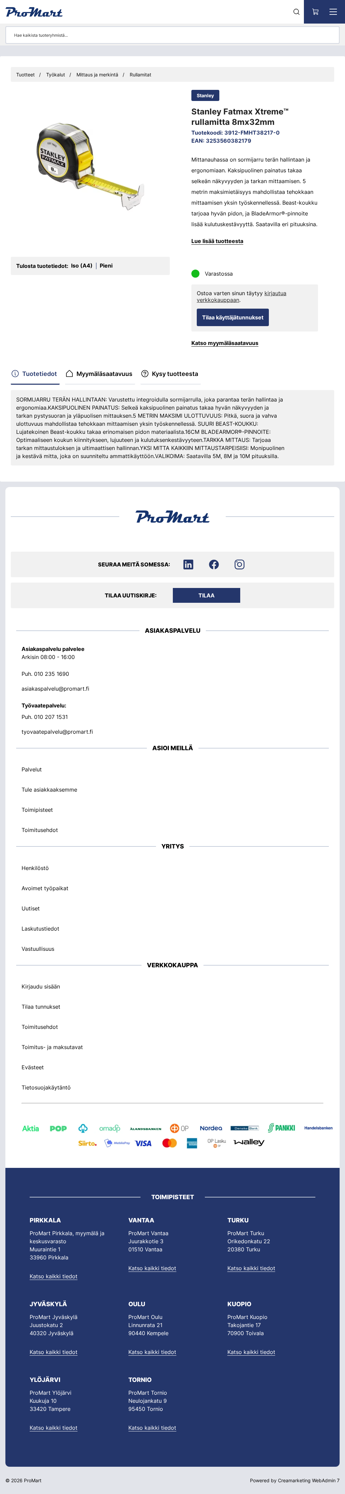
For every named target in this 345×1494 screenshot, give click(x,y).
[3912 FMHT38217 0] (90, 166)
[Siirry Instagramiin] (239, 564)
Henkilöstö (35, 868)
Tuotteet (25, 74)
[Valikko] (333, 12)
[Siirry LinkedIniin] (188, 564)
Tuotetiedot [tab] (39, 373)
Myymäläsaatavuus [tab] (104, 373)
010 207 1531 (51, 717)
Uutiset (31, 908)
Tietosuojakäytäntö (46, 1087)
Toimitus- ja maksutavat (52, 1047)
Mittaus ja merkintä (97, 74)
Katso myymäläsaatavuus (224, 343)
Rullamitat (140, 74)
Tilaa (206, 595)
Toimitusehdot (40, 830)
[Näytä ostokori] (315, 12)
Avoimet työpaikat (45, 888)
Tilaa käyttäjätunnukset (232, 317)
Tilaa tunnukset (41, 1006)
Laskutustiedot (40, 928)
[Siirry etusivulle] (34, 12)
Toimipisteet (37, 809)
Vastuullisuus (38, 948)
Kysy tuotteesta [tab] (175, 373)
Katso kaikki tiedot (53, 1276)
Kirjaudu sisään (41, 986)
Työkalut (55, 74)
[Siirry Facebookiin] (214, 564)
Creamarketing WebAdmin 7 (309, 1480)
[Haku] (296, 12)
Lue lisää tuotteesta (217, 241)
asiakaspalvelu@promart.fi (55, 688)
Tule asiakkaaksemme (49, 789)
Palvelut (32, 769)
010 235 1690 (51, 673)
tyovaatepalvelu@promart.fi (57, 731)
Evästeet (33, 1067)
